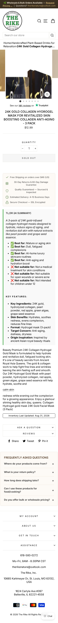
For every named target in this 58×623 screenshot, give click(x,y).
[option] (29, 74)
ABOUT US (29, 525)
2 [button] (23, 101)
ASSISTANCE (29, 545)
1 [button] (20, 101)
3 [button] (26, 101)
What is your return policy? (29, 472)
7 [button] (38, 101)
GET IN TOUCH (29, 535)
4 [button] (29, 101)
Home (7, 42)
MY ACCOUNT (29, 516)
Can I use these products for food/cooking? (29, 490)
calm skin (8, 389)
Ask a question (29, 427)
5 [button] (32, 101)
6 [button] (35, 101)
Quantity (29, 142)
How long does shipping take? (29, 480)
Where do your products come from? (29, 463)
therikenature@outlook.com (41, 5)
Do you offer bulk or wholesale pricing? (29, 500)
